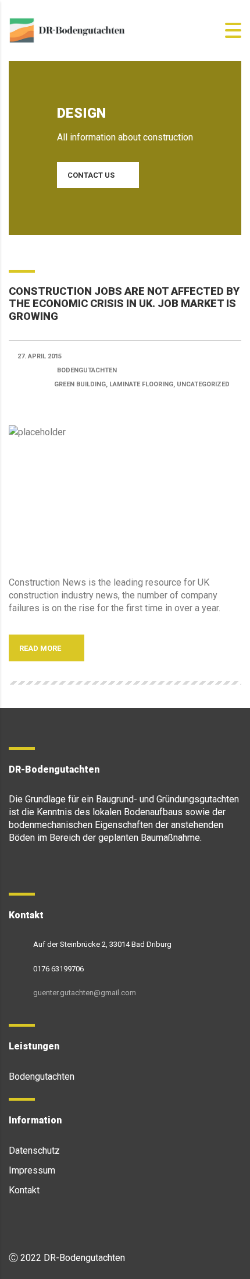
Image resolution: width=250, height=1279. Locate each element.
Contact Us (91, 175)
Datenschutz (34, 1150)
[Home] (67, 30)
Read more (41, 648)
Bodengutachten (41, 1076)
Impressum (32, 1170)
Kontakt (24, 1190)
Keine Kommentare (61, 401)
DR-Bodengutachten (84, 1257)
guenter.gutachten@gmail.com (84, 992)
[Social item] (14, 870)
